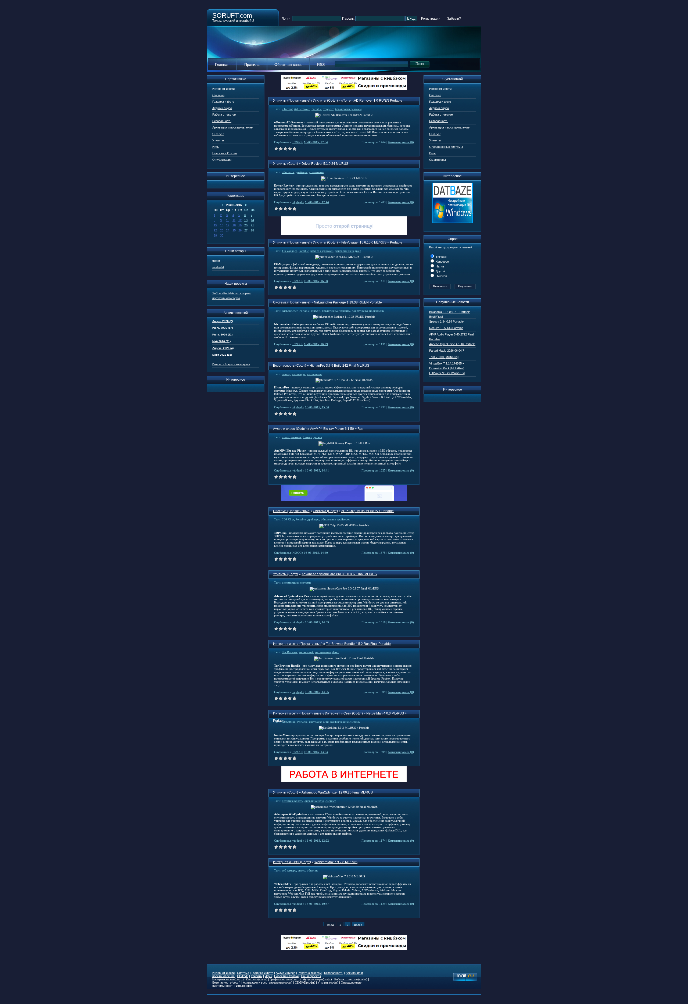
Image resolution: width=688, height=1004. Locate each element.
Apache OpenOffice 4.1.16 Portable (452, 344)
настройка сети (319, 721)
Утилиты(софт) (328, 982)
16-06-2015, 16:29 (316, 344)
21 (252, 225)
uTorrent (287, 108)
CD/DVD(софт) (305, 982)
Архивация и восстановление (232, 127)
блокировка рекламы (348, 108)
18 (234, 225)
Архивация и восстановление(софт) (267, 982)
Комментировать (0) (401, 142)
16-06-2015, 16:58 (316, 281)
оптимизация (290, 582)
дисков (317, 437)
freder (216, 260)
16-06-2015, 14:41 (317, 470)
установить (316, 172)
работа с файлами (321, 250)
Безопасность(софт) (226, 982)
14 (252, 220)
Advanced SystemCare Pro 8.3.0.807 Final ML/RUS (339, 574)
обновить (288, 172)
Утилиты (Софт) (325, 100)
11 (233, 220)
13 (246, 220)
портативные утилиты (336, 310)
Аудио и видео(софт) (317, 979)
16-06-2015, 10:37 (317, 903)
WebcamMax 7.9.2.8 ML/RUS (335, 862)
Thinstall (440, 256)
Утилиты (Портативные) (291, 100)
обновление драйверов (335, 519)
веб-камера (289, 870)
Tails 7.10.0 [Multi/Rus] (443, 357)
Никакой (441, 276)
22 (215, 230)
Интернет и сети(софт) (228, 979)
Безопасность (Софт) (289, 365)
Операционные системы (446, 146)
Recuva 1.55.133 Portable (446, 328)
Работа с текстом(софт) (350, 979)
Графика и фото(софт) (285, 979)
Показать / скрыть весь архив (231, 364)
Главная (222, 64)
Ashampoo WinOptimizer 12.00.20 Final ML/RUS (337, 792)
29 (215, 235)
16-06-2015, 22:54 (316, 142)
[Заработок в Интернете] (344, 781)
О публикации (221, 159)
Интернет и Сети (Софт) (344, 713)
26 (240, 230)
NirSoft (315, 310)
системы (305, 582)
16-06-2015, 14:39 (317, 622)
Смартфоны (437, 159)
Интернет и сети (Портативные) (297, 644)
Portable (316, 108)
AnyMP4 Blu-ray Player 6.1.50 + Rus (336, 429)
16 (221, 225)
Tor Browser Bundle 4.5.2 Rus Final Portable (358, 644)
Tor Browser (289, 652)
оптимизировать (292, 800)
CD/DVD (218, 133)
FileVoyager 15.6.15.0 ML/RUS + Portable (371, 242)
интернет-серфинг (327, 652)
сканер (286, 374)
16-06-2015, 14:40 (316, 552)
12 (240, 220)
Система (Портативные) (291, 302)
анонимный (306, 652)
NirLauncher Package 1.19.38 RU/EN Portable (348, 302)
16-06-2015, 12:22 (317, 840)
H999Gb (297, 142)
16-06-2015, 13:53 (316, 751)
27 (246, 230)
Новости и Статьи (224, 153)
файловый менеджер (348, 250)
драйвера (301, 172)
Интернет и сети (223, 88)
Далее (358, 924)
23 (221, 230)
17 (227, 225)
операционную (314, 800)
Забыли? (454, 18)
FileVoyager (289, 250)
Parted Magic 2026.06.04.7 (446, 350)
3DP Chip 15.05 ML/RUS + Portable (367, 511)
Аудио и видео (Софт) (290, 429)
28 (252, 230)
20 (246, 225)
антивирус (299, 374)
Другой (440, 271)
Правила (252, 64)
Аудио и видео (222, 108)
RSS (321, 64)
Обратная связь (288, 64)
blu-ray (307, 437)
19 (240, 225)
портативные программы (368, 310)
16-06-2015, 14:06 (317, 692)
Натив (439, 266)
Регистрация (430, 18)
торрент (328, 108)
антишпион (314, 374)
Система (218, 95)
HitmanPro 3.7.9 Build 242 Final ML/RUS (339, 365)
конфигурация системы (345, 721)
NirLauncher (290, 310)
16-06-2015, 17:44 (317, 202)
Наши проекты (311, 976)
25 (234, 230)
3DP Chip (288, 519)
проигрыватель (291, 437)
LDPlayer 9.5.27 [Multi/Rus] (447, 373)
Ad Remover (302, 108)
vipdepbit (218, 267)
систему (330, 800)
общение (312, 870)
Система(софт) (256, 979)
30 (221, 235)
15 (215, 225)
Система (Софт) (325, 511)
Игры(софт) (244, 985)
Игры (215, 146)
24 (227, 230)
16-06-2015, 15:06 (317, 407)
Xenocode (442, 261)
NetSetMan (289, 721)
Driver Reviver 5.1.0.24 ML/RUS (325, 164)
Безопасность (221, 121)
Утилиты (218, 140)
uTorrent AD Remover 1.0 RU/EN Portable (371, 100)
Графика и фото (223, 101)
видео (301, 870)
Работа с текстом (224, 114)
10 (227, 220)
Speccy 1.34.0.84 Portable (446, 321)
